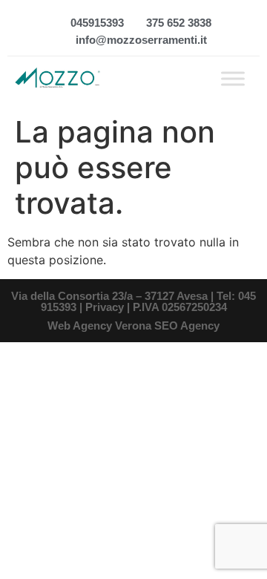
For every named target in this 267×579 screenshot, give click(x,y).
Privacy (104, 307)
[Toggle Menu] (233, 78)
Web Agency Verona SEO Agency (133, 325)
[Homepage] (58, 78)
